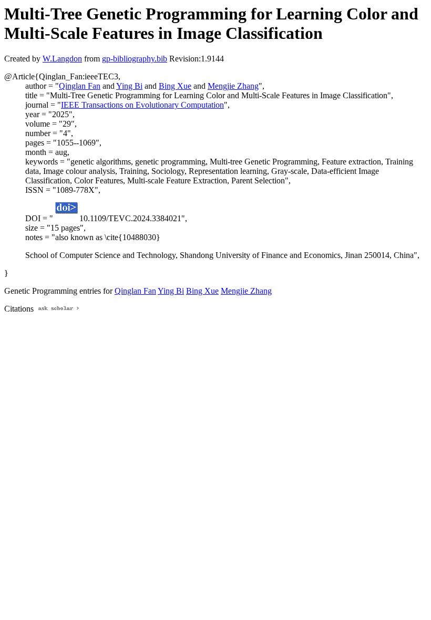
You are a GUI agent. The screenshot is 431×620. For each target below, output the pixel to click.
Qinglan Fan (79, 85)
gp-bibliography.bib (134, 58)
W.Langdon (62, 58)
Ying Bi (129, 85)
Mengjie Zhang (233, 85)
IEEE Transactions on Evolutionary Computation (142, 104)
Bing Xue (175, 85)
